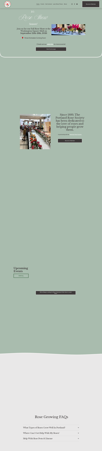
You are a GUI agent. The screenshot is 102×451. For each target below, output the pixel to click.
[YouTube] (77, 4)
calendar (50, 44)
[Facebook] (74, 4)
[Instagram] (72, 4)
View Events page (51, 49)
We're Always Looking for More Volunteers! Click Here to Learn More (56, 293)
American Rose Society (76, 134)
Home (38, 4)
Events (42, 4)
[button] (85, 276)
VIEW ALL (21, 275)
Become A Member (91, 4)
